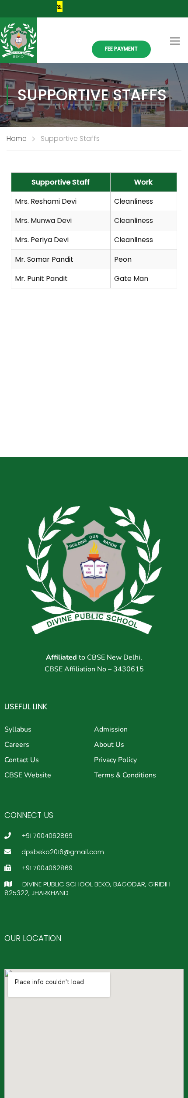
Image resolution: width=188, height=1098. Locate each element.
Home (17, 138)
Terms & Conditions (125, 775)
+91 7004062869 (46, 835)
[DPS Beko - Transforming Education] (18, 40)
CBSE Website (27, 775)
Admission (111, 729)
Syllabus (17, 729)
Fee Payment (121, 48)
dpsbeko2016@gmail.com (62, 851)
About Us (109, 744)
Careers (16, 744)
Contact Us (21, 760)
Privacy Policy (115, 760)
